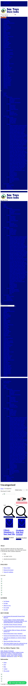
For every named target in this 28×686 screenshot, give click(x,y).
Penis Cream (7, 62)
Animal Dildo (7, 21)
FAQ (5, 664)
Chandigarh (3, 655)
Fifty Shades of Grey (8, 36)
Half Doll (6, 46)
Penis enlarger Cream (9, 63)
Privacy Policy (7, 567)
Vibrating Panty (7, 83)
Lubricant (6, 51)
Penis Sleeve (7, 66)
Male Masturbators (8, 56)
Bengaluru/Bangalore (6, 652)
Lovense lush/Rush (8, 50)
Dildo (5, 31)
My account (6, 671)
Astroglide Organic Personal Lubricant (13, 624)
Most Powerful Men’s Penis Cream (12, 641)
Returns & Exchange (8, 570)
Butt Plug (6, 29)
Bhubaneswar (10, 656)
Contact (5, 668)
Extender (6, 35)
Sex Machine (7, 74)
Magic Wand (7, 55)
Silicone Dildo (7, 78)
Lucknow (9, 653)
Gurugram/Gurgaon (17, 653)
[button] (17, 682)
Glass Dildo (6, 44)
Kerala (2, 653)
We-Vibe (6, 88)
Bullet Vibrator (7, 28)
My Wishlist (6, 3)
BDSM (5, 24)
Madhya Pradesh (18, 655)
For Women (6, 41)
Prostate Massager (8, 67)
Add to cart (6, 539)
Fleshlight (6, 37)
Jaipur (12, 655)
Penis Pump (6, 64)
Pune (5, 653)
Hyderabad (11, 651)
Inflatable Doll (7, 47)
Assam (15, 656)
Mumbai (6, 651)
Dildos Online (7, 32)
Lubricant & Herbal (8, 52)
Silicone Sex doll (8, 79)
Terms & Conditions (8, 572)
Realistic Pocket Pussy (9, 71)
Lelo (5, 48)
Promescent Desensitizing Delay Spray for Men (15, 635)
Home (5, 93)
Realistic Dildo (7, 70)
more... (21, 656)
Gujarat (8, 655)
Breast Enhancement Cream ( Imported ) (13, 633)
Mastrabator (6, 59)
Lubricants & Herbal (8, 54)
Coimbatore (3, 656)
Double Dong (7, 33)
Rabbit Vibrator (7, 69)
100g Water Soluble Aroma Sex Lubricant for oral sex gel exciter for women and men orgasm (15, 644)
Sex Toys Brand (7, 77)
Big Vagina (6, 25)
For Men (6, 40)
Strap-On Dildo (7, 81)
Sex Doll (6, 73)
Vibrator (5, 86)
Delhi (2, 651)
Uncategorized (7, 82)
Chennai (13, 652)
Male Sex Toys (7, 58)
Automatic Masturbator (9, 23)
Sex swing (6, 75)
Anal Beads (6, 20)
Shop (5, 94)
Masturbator (6, 60)
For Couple (6, 39)
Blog (5, 666)
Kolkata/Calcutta (19, 652)
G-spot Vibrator (7, 43)
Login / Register (7, 1)
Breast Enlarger (7, 27)
